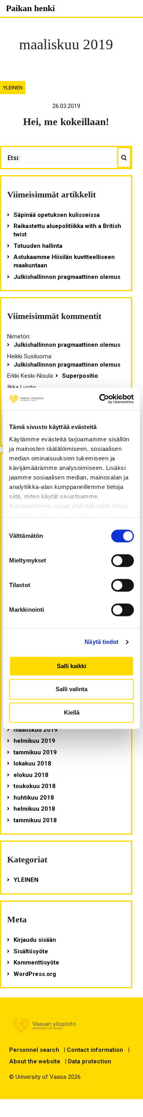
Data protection (89, 1061)
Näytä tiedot (101, 641)
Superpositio (80, 375)
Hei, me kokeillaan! (66, 122)
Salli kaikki (71, 666)
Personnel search (34, 1049)
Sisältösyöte (31, 951)
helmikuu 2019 (34, 740)
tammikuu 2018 (35, 820)
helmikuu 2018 (34, 808)
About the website (34, 1061)
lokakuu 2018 (32, 763)
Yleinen (13, 87)
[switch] (122, 560)
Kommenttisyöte (36, 962)
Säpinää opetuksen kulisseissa (57, 214)
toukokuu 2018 (35, 786)
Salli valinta (71, 689)
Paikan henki (30, 8)
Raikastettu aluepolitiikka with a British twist (67, 230)
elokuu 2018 (31, 775)
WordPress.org (35, 974)
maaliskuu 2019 (36, 729)
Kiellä (71, 712)
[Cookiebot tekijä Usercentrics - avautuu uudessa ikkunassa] (101, 399)
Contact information (95, 1049)
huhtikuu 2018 (34, 797)
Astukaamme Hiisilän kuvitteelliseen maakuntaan (64, 261)
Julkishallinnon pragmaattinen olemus (67, 276)
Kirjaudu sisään (35, 939)
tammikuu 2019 (35, 752)
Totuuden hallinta (38, 245)
